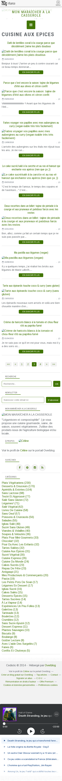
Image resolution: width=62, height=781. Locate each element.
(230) (16, 482)
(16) (12, 589)
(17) (20, 582)
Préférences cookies (48, 685)
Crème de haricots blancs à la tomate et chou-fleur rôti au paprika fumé (31, 324)
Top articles (42, 675)
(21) (10, 571)
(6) (7, 647)
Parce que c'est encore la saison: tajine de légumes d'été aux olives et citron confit (31, 84)
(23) (13, 565)
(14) (14, 599)
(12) (10, 616)
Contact (54, 675)
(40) (16, 530)
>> (53, 364)
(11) (15, 626)
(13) (21, 606)
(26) (14, 558)
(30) (13, 554)
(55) (9, 520)
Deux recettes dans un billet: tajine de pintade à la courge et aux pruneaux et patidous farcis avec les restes (31, 209)
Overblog (50, 665)
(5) (16, 650)
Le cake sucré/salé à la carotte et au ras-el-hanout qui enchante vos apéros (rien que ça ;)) (31, 167)
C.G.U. (39, 678)
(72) (15, 499)
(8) (9, 636)
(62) (12, 506)
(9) (8, 633)
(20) (25, 575)
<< (8, 364)
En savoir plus (31, 72)
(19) (8, 578)
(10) (15, 630)
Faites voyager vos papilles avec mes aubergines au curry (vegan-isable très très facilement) (31, 124)
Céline (24, 450)
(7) (19, 643)
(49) (11, 523)
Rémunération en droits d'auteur (21, 681)
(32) (10, 541)
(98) (13, 493)
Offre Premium (47, 681)
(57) (11, 513)
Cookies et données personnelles (19, 685)
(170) (18, 486)
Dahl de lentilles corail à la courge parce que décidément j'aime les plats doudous (31, 44)
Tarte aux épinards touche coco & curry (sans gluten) (31, 285)
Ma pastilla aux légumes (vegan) (31, 252)
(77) (16, 496)
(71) (10, 503)
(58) (15, 510)
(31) (16, 551)
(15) (12, 592)
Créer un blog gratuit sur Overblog (17, 675)
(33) (20, 537)
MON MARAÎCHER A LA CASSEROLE (31, 13)
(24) (15, 561)
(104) (17, 489)
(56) (18, 517)
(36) (16, 534)
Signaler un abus (24, 678)
